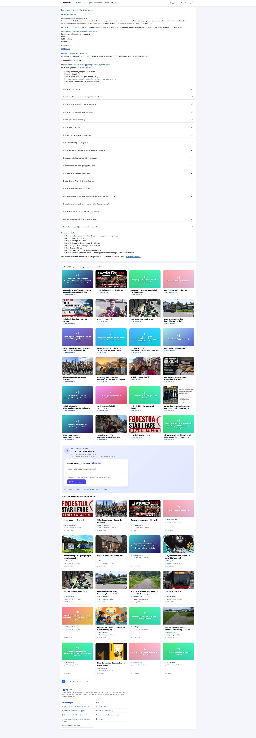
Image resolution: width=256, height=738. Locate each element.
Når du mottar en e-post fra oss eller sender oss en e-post (81, 211)
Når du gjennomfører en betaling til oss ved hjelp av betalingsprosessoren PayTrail (89, 196)
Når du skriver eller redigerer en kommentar (77, 135)
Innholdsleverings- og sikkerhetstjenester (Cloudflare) (80, 219)
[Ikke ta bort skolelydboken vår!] (178, 282)
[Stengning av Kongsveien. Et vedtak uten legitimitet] (144, 283)
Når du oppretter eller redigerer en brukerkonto (78, 112)
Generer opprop (78, 482)
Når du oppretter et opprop (71, 89)
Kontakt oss (98, 3)
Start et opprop (186, 3)
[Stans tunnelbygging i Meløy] (178, 340)
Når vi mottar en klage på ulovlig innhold (76, 143)
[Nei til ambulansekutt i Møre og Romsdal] (77, 312)
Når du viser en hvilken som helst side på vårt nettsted (80, 158)
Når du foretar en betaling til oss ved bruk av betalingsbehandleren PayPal (86, 204)
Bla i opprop (88, 3)
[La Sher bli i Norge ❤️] (111, 311)
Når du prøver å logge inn (71, 127)
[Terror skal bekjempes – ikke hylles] (111, 282)
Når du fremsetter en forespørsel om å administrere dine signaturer (84, 150)
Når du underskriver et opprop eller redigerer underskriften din (83, 97)
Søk (115, 3)
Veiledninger (67, 702)
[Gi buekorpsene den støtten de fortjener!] (77, 370)
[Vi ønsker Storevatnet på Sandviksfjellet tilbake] (77, 428)
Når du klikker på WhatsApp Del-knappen (76, 188)
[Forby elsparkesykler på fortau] (144, 311)
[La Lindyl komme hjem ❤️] (144, 369)
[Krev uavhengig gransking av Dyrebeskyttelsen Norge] (178, 370)
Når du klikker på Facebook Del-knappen (76, 173)
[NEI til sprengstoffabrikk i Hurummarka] (111, 399)
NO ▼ (80, 3)
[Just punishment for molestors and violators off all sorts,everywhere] (111, 341)
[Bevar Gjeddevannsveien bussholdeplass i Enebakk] (178, 312)
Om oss (107, 3)
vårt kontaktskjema (133, 257)
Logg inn (173, 3)
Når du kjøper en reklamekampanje (74, 120)
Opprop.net (68, 3)
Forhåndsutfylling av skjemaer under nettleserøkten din (80, 227)
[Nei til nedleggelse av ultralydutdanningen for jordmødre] (77, 399)
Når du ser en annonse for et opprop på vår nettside (79, 166)
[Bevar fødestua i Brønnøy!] (144, 427)
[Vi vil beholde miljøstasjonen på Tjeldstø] (144, 399)
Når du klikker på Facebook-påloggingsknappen (78, 181)
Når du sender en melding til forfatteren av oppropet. (79, 104)
